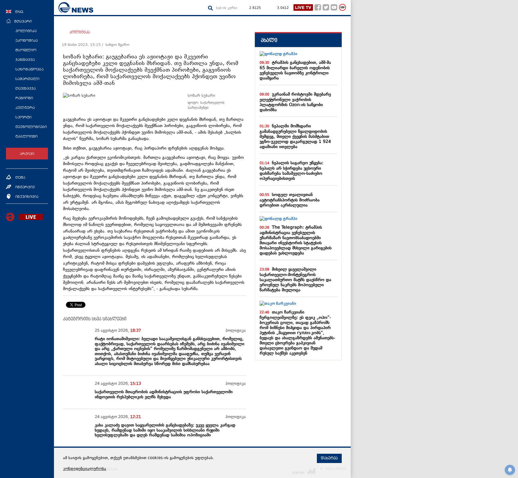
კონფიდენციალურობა (84, 469)
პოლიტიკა (80, 32)
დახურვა (329, 458)
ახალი (269, 40)
